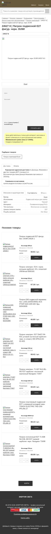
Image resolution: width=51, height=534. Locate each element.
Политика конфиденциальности (25, 514)
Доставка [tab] (6, 166)
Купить (36, 257)
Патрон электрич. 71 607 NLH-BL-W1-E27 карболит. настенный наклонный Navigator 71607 (33, 371)
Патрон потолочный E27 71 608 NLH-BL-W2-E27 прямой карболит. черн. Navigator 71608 (32, 439)
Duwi (45, 197)
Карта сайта (25, 518)
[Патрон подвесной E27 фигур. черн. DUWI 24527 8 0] (25, 58)
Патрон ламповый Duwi (11, 157)
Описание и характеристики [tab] (13, 193)
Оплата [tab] (16, 166)
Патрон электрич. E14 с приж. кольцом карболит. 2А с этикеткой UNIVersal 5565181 (33, 269)
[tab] (32, 193)
